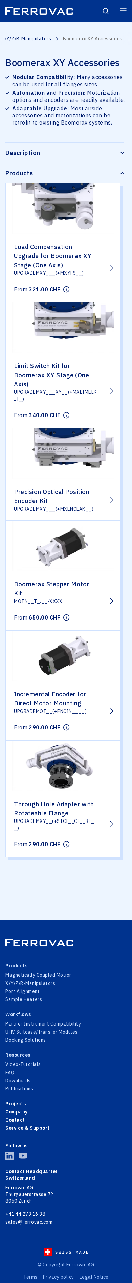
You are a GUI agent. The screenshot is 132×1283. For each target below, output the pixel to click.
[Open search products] (105, 11)
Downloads (18, 1081)
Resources (17, 1055)
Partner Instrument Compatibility (43, 1024)
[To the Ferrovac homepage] (39, 11)
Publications (19, 1089)
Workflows (18, 1014)
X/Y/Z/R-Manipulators (26, 39)
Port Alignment (22, 991)
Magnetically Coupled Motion (38, 975)
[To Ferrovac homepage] (66, 942)
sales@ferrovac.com (28, 1222)
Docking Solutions (25, 1040)
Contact (15, 1120)
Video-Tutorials (23, 1064)
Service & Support (27, 1128)
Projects (15, 1104)
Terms (30, 1277)
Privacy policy (58, 1277)
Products (19, 173)
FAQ (10, 1073)
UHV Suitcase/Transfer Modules (41, 1032)
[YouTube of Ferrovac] (23, 1156)
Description (22, 153)
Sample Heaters (23, 999)
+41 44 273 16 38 (25, 1214)
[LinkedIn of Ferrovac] (9, 1156)
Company (16, 1112)
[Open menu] (123, 11)
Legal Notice (94, 1277)
